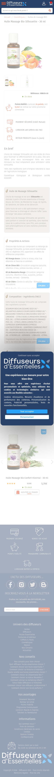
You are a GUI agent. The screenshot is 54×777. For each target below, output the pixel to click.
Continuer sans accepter (29, 355)
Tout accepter (27, 411)
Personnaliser (27, 417)
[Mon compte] (44, 3)
